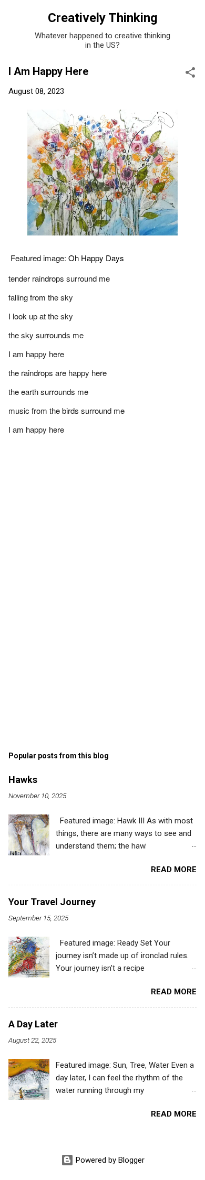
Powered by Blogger (109, 1160)
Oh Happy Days (96, 257)
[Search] (190, 21)
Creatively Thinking (103, 17)
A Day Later (33, 1023)
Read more (174, 869)
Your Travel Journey (52, 901)
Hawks (22, 779)
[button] (190, 74)
